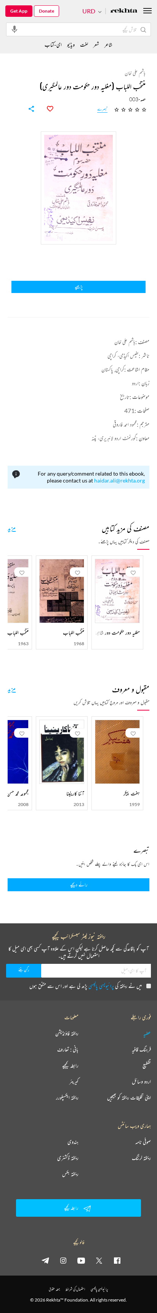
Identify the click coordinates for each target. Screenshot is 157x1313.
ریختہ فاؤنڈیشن (66, 1033)
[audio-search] (14, 29)
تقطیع (147, 1065)
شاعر (108, 44)
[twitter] (99, 1260)
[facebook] (117, 1260)
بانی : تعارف (67, 1049)
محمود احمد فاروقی (125, 424)
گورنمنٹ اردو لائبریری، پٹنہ (113, 438)
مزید (12, 527)
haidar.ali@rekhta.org (119, 480)
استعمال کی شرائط (75, 1289)
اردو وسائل (141, 1081)
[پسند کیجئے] (46, 109)
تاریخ (125, 396)
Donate (46, 11)
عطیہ (147, 1033)
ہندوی (72, 1142)
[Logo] (124, 11)
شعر (96, 44)
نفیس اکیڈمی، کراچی (123, 355)
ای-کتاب (53, 44)
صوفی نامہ (143, 1142)
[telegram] (45, 1260)
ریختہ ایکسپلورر (67, 1097)
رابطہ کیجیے (70, 1065)
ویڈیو (71, 44)
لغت (84, 44)
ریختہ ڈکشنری (67, 1158)
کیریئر (73, 1081)
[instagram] (63, 1260)
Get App (18, 11)
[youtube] (81, 1260)
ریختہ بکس (70, 1174)
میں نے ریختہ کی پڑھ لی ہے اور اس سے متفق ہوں (85, 985)
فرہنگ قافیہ (141, 1049)
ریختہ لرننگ (141, 1158)
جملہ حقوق (54, 1289)
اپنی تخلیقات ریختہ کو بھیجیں (129, 1097)
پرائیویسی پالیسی (101, 985)
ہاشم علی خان (124, 341)
